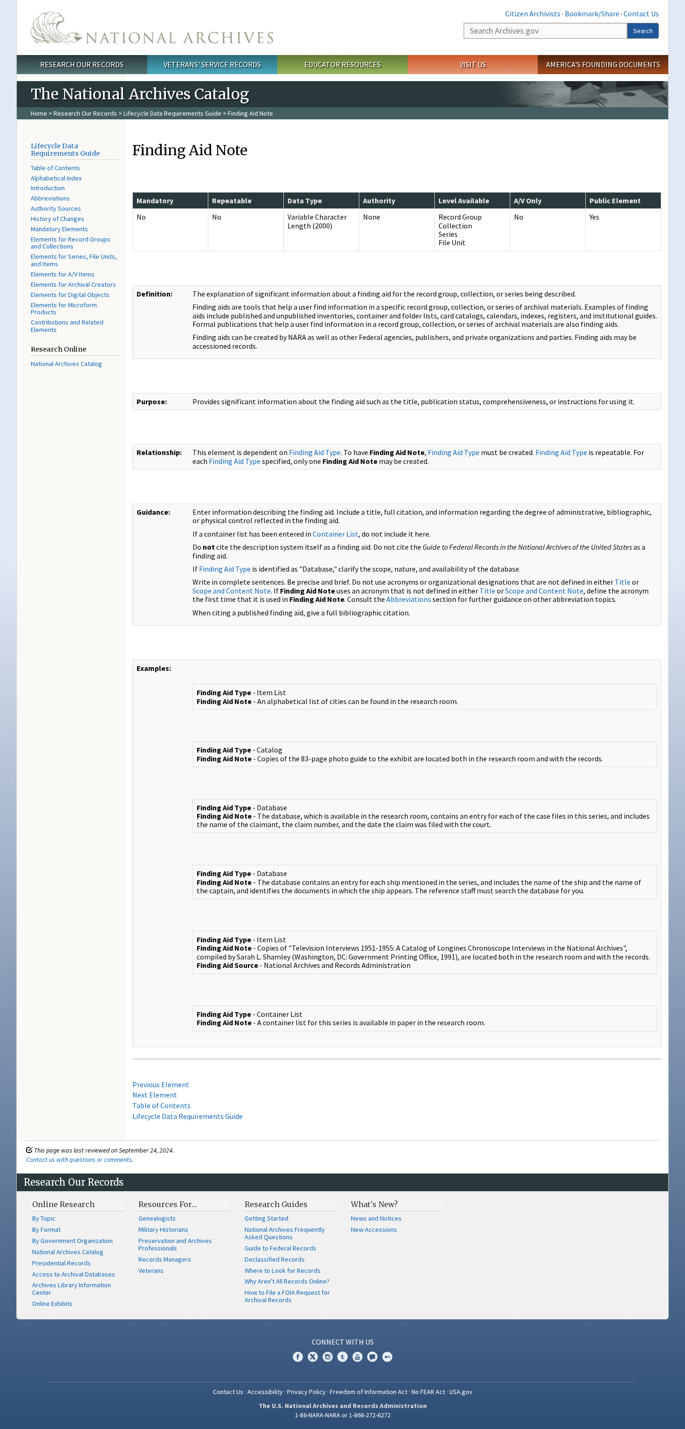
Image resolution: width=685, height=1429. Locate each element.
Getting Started (266, 1218)
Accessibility (265, 1392)
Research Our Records (81, 64)
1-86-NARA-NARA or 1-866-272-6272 (342, 1415)
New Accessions (374, 1229)
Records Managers (164, 1259)
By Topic (43, 1218)
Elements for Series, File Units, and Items (74, 260)
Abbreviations (50, 198)
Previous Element (160, 1084)
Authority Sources (56, 208)
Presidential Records (61, 1263)
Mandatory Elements (59, 229)
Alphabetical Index (56, 178)
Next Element (154, 1094)
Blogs (372, 1356)
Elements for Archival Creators (73, 284)
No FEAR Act (428, 1392)
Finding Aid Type (315, 452)
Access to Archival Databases (73, 1274)
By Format (46, 1229)
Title (622, 582)
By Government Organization (72, 1240)
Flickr (387, 1356)
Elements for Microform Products (64, 309)
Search (643, 31)
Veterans (151, 1270)
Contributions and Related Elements (67, 326)
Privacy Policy (306, 1392)
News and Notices (376, 1218)
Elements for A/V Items (63, 274)
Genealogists (157, 1218)
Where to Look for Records (283, 1270)
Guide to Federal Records (280, 1248)
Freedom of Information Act (368, 1392)
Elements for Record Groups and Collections (70, 243)
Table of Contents (55, 168)
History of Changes (57, 218)
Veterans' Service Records (212, 64)
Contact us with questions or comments (79, 1159)
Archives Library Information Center (71, 1289)
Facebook (297, 1356)
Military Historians (163, 1229)
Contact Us (641, 13)
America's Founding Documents (603, 64)
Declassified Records (275, 1259)
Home (39, 113)
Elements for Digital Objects (70, 294)
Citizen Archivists (533, 13)
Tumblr (342, 1356)
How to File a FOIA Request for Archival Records (287, 1296)
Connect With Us (343, 1341)
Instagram (327, 1356)
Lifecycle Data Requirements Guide (172, 113)
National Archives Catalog (66, 363)
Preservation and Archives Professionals (175, 1244)
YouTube (357, 1356)
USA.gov (461, 1392)
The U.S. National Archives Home (152, 27)
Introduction (48, 188)
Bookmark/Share (592, 13)
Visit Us (472, 64)
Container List (335, 533)
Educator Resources (342, 64)
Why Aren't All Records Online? (287, 1281)
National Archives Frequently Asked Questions (285, 1233)
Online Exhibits (52, 1303)
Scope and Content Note (231, 590)
